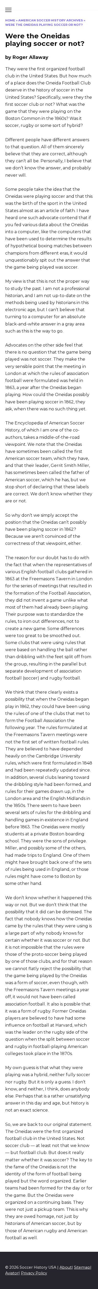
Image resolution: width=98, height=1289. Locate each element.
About (66, 1267)
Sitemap (82, 1267)
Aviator (12, 1273)
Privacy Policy (34, 1273)
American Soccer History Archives (50, 20)
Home (10, 20)
